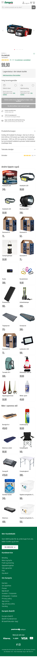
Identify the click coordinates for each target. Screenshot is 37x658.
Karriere (4, 583)
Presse (4, 588)
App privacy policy (8, 604)
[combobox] (18, 7)
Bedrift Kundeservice (9, 619)
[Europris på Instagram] (19, 645)
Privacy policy (7, 599)
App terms (5, 601)
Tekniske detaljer (7, 149)
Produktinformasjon (8, 131)
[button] (3, 30)
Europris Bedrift (7, 616)
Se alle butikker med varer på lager (18, 106)
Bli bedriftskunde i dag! (10, 621)
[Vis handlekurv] (34, 3)
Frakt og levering (8, 563)
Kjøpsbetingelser (8, 565)
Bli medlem (9, 547)
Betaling (5, 558)
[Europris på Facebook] (17, 645)
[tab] (18, 131)
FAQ (3, 571)
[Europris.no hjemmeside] (8, 2)
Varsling (5, 606)
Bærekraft (5, 591)
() (23, 60)
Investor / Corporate (9, 593)
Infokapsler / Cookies (9, 596)
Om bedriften (6, 586)
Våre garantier (7, 568)
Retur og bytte (7, 560)
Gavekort (5, 573)
